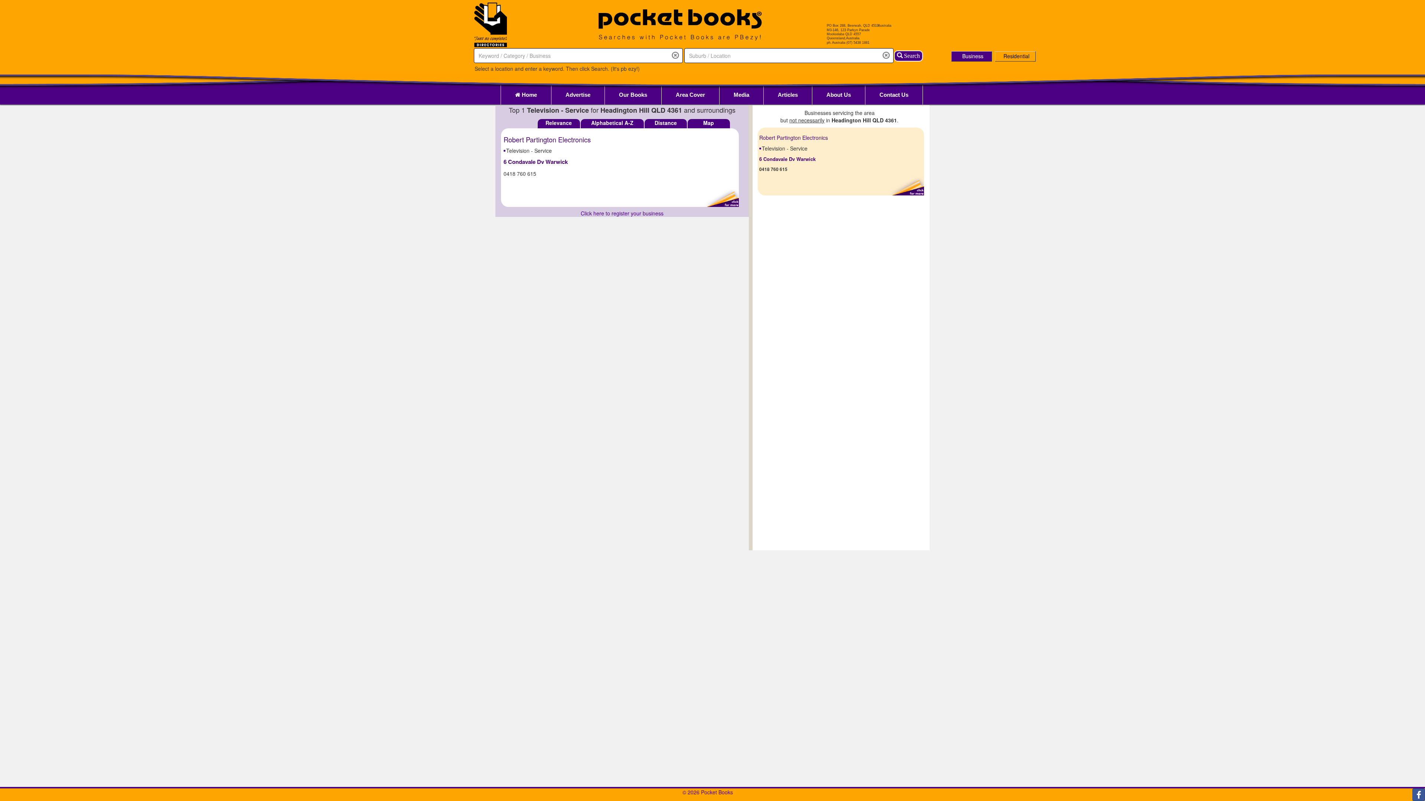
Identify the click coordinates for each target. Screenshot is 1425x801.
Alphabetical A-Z (612, 122)
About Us (838, 95)
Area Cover (690, 95)
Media (741, 95)
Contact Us (893, 95)
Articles (788, 95)
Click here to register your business (622, 213)
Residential (1016, 56)
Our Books (633, 95)
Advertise (578, 95)
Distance (666, 122)
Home (528, 95)
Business (972, 56)
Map (708, 122)
